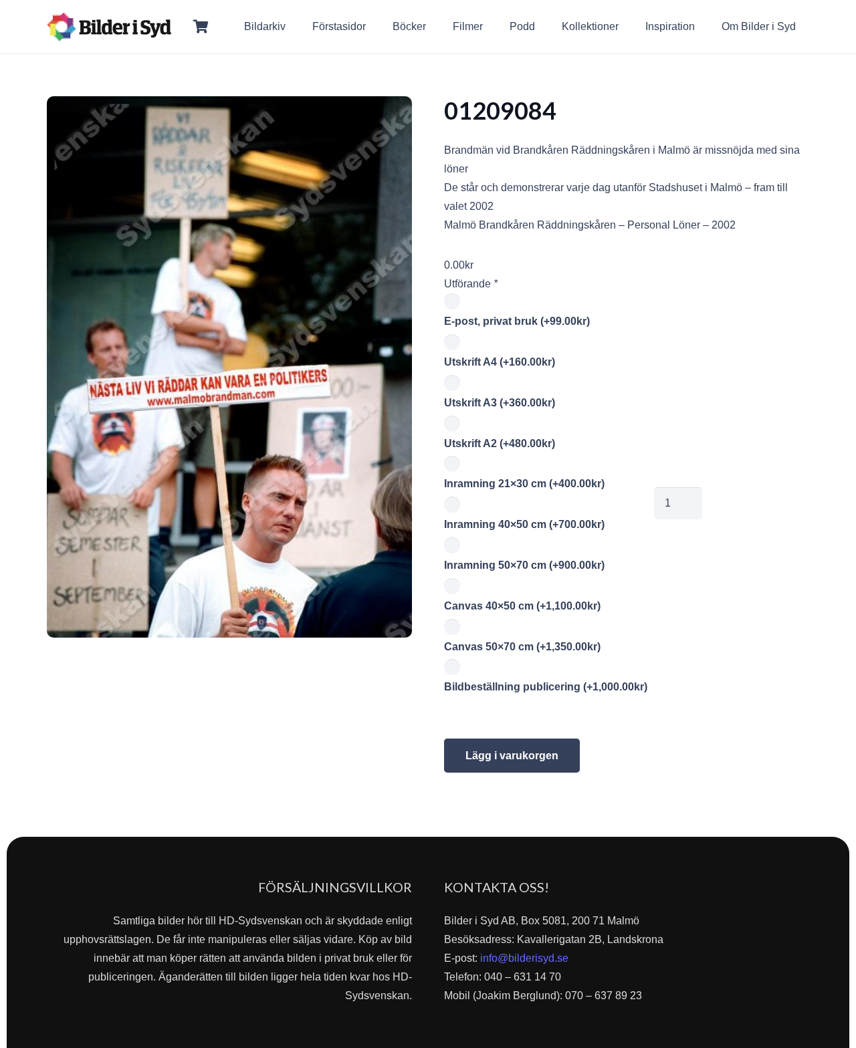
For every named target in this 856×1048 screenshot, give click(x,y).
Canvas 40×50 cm (522, 606)
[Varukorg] (201, 26)
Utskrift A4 (499, 362)
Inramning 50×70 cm (524, 565)
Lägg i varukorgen (511, 755)
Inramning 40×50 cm (524, 524)
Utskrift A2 (499, 443)
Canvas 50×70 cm (522, 646)
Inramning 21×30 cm (524, 483)
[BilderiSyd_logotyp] (109, 26)
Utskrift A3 (499, 402)
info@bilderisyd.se (524, 958)
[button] (805, 26)
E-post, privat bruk (517, 321)
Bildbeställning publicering (545, 686)
